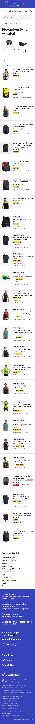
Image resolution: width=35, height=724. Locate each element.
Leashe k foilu (6, 577)
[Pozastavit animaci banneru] (28, 3)
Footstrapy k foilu (8, 572)
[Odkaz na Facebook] (3, 644)
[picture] (6, 74)
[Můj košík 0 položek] (30, 11)
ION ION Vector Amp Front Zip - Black (23, 257)
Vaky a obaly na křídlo (9, 580)
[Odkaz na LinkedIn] (16, 644)
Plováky (4, 583)
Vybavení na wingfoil (9, 560)
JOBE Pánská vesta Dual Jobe (23, 198)
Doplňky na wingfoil (9, 557)
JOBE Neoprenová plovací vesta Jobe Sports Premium (22, 294)
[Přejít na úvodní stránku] (15, 11)
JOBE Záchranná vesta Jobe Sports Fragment (22, 442)
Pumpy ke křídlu (7, 586)
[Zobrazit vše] (3, 23)
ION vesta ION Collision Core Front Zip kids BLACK (23, 238)
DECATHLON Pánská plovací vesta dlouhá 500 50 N (22, 181)
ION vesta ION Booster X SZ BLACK (22, 220)
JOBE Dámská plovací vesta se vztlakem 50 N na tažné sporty (23, 71)
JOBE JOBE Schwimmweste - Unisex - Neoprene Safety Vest (23, 406)
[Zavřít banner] (31, 3)
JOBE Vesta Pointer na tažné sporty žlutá (23, 89)
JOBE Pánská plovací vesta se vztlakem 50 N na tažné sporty (23, 108)
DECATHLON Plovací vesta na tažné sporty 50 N (23, 125)
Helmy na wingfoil (9, 50)
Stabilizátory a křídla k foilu (11, 569)
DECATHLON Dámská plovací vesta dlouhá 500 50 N (23, 532)
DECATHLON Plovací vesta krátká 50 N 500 (22, 162)
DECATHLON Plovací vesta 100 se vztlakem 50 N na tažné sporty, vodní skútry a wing (23, 145)
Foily (3, 574)
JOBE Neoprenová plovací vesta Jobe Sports (22, 350)
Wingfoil (5, 563)
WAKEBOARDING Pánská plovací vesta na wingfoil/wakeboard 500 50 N (23, 478)
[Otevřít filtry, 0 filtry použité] (5, 60)
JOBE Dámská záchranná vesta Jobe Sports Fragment (22, 331)
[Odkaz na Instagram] (12, 644)
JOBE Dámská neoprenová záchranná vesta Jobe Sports (23, 313)
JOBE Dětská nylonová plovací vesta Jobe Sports (23, 368)
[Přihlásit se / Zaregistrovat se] (26, 11)
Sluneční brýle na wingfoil (23, 51)
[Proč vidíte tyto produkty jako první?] (3, 65)
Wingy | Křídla (7, 566)
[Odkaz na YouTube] (7, 644)
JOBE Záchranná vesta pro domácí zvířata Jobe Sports (22, 276)
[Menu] (4, 11)
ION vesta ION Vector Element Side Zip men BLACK (23, 498)
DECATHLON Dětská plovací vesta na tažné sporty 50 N (22, 514)
